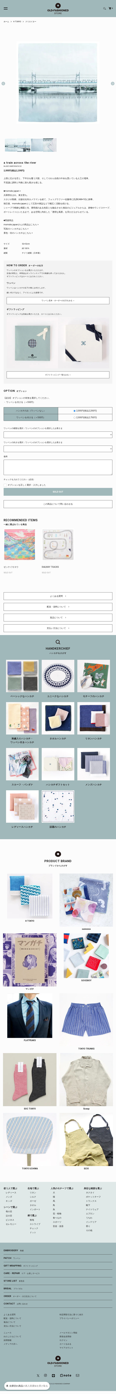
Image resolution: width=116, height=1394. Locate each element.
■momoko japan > (12, 191)
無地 (32, 1220)
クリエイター (30, 22)
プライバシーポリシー (69, 1318)
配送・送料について (56, 607)
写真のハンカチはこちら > (16, 229)
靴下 (88, 1205)
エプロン (90, 1213)
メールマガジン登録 (68, 1333)
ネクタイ (90, 1192)
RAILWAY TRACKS (50, 567)
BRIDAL (13, 1288)
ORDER (20, 1296)
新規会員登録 (65, 1336)
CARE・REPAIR (22, 1273)
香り (88, 1226)
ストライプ (35, 1224)
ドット (33, 1232)
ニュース (7, 1333)
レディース (11, 1192)
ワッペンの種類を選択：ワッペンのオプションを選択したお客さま (33, 428)
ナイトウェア (92, 1209)
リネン (33, 1192)
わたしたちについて (12, 1336)
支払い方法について (56, 628)
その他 (89, 1230)
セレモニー (11, 1224)
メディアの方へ (10, 1344)
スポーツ (57, 1222)
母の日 (9, 1211)
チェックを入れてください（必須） (19, 479)
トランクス (91, 1201)
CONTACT (16, 1303)
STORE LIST (14, 1281)
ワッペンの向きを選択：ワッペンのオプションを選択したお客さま (33, 442)
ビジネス (10, 1220)
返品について (56, 617)
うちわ (89, 1218)
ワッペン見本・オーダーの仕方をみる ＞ (58, 301)
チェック (34, 1228)
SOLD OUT (58, 492)
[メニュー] (4, 8)
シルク (33, 1197)
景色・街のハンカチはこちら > (18, 233)
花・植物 (57, 1213)
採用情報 (7, 1340)
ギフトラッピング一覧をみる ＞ (58, 375)
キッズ (9, 1201)
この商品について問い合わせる (58, 504)
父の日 (9, 1215)
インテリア (91, 1222)
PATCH (12, 1258)
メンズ (9, 1197)
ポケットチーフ (93, 1197)
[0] (109, 8)
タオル (33, 1205)
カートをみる (65, 1344)
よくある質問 (56, 596)
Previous (3, 82)
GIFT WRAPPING (21, 1265)
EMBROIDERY (14, 1250)
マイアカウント (66, 1348)
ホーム (6, 22)
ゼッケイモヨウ (11, 567)
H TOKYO (17, 22)
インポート (35, 1209)
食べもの (57, 1218)
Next (111, 82)
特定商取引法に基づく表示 (71, 1314)
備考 (6, 456)
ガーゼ (33, 1201)
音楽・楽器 (58, 1226)
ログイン (63, 1340)
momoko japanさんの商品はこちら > (21, 224)
